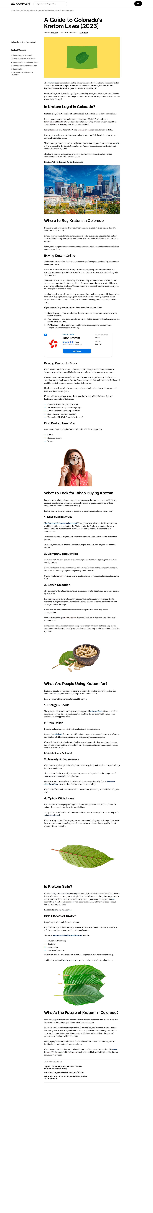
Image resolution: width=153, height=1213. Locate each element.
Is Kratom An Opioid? (62, 752)
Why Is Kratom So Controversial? (67, 161)
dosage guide (58, 693)
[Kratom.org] (20, 4)
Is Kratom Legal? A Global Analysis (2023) (64, 1072)
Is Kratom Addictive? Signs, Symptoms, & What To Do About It (66, 1077)
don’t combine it (67, 901)
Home (13, 10)
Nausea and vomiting (56, 940)
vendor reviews (57, 575)
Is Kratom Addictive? (61, 909)
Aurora (50, 434)
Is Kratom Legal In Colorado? (21, 55)
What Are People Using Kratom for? (24, 65)
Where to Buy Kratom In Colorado (23, 58)
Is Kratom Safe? (16, 69)
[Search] (35, 4)
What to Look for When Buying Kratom (25, 62)
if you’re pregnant (68, 959)
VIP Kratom (56, 1051)
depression (48, 775)
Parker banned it (51, 129)
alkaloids (58, 733)
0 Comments (84, 32)
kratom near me (52, 371)
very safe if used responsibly (64, 893)
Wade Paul (54, 32)
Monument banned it (87, 129)
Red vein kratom (51, 598)
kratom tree (53, 82)
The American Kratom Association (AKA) (61, 522)
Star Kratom (71, 1051)
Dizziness (51, 943)
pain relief (65, 728)
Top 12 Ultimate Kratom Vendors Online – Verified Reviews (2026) (63, 1067)
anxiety (61, 775)
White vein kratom (52, 609)
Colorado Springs (54, 437)
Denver (50, 440)
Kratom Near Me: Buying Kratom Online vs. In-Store (31, 10)
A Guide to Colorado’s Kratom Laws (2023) (60, 10)
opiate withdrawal (52, 814)
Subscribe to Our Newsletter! (23, 41)
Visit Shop (77, 351)
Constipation (52, 946)
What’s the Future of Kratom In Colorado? (22, 73)
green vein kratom (68, 617)
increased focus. (96, 710)
